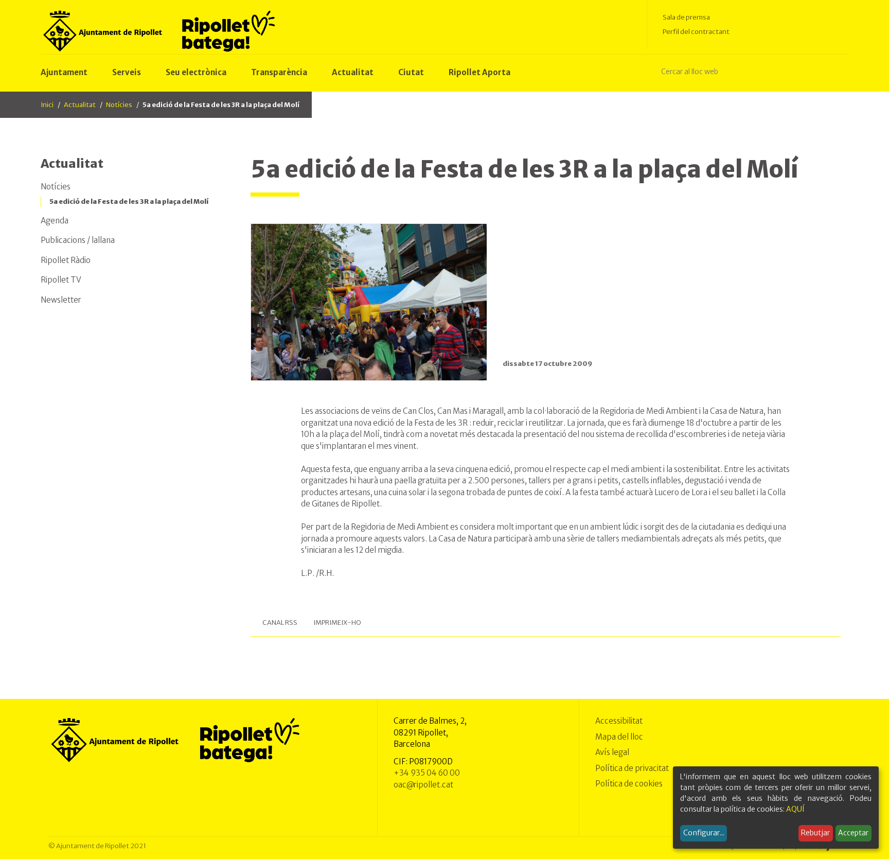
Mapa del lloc (619, 737)
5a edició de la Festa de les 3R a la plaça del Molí (128, 201)
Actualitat (80, 104)
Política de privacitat (632, 768)
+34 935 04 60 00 (427, 773)
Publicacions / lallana (78, 240)
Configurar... (703, 832)
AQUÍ (795, 809)
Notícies (119, 104)
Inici (47, 104)
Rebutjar (815, 832)
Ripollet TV (61, 280)
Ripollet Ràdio (66, 260)
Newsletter (61, 300)
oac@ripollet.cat (423, 785)
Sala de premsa (686, 17)
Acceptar (853, 832)
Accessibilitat (619, 721)
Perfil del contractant (696, 31)
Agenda (54, 220)
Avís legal (612, 752)
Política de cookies (629, 783)
